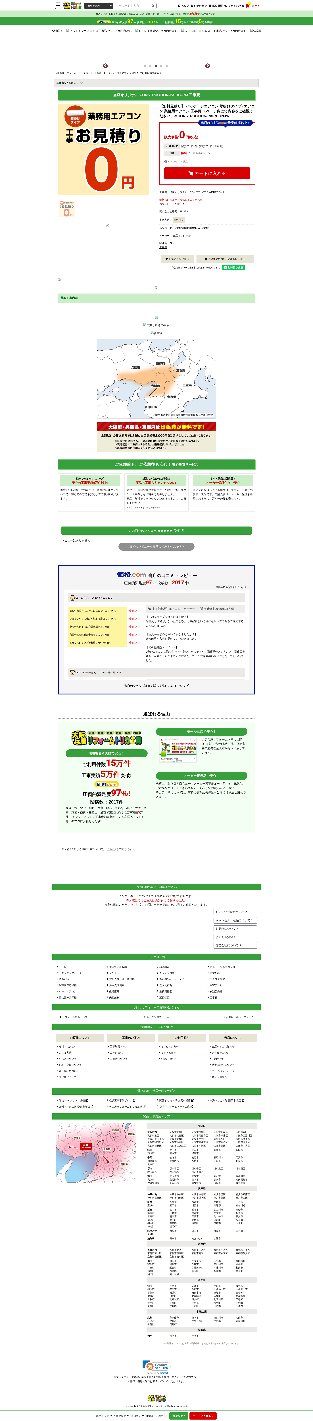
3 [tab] (156, 67)
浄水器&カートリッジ (171, 979)
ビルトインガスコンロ (222, 967)
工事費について (119, 1058)
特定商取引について (223, 1064)
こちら (111, 849)
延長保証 (164, 997)
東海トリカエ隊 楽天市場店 (226, 1100)
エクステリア (217, 979)
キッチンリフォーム (158, 1017)
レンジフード (116, 972)
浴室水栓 (215, 972)
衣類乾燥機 (216, 991)
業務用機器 (165, 991)
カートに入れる (209, 173)
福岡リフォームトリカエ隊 (175, 1106)
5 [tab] (167, 67)
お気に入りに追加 (178, 258)
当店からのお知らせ (223, 1046)
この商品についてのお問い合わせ (226, 258)
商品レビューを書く (170, 204)
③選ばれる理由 (155, 1415)
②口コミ (136, 1415)
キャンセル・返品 (177, 161)
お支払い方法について (230, 912)
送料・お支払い (68, 1046)
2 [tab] (151, 67)
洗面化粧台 (165, 985)
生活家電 (114, 991)
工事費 (61, 82)
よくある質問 (224, 937)
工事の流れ (116, 1052)
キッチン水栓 (167, 972)
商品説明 (178, 1415)
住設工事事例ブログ (121, 1100)
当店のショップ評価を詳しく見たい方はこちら (155, 685)
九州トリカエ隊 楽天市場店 (75, 1106)
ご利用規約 (218, 1058)
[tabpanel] (157, 44)
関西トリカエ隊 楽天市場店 (175, 1100)
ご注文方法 (65, 1052)
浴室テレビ (216, 985)
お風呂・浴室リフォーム (240, 1017)
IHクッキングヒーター (71, 972)
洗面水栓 (64, 979)
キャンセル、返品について (233, 920)
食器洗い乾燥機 (118, 967)
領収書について (68, 1077)
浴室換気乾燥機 (68, 985)
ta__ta (79, 597)
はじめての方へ (170, 1046)
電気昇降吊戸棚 (68, 997)
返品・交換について (70, 1064)
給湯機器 (164, 967)
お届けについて (226, 928)
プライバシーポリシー (224, 1071)
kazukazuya (83, 672)
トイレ (62, 967)
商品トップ (102, 1415)
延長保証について (69, 1071)
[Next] (207, 66)
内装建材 (114, 997)
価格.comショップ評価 (72, 1100)
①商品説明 (120, 1415)
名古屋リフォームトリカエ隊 (126, 1106)
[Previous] (105, 66)
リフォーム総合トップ (75, 1017)
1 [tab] (145, 67)
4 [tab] (162, 67)
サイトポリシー (220, 1077)
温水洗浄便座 (116, 985)
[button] (156, 1367)
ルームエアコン (68, 991)
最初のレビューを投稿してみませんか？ (156, 546)
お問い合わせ (168, 1058)
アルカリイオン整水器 (122, 979)
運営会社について (227, 945)
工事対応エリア (119, 1046)
